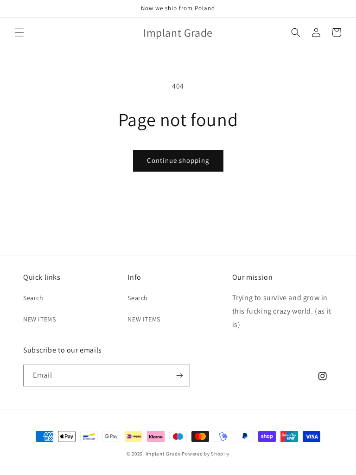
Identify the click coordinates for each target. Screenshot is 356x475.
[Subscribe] (179, 375)
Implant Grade (163, 453)
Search (33, 298)
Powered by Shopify (205, 453)
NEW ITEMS (39, 319)
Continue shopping (178, 160)
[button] (19, 32)
